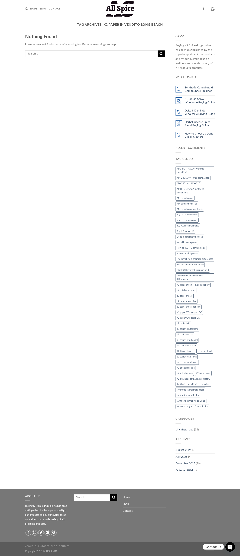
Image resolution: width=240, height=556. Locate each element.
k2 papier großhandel (187, 340)
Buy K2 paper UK (185, 231)
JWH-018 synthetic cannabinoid (193, 270)
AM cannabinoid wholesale (190, 209)
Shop (43, 9)
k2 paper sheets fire (186, 301)
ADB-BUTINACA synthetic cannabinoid (190, 170)
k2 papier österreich (187, 357)
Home (33, 9)
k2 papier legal (204, 351)
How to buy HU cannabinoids (191, 248)
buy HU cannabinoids (187, 220)
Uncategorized (184, 429)
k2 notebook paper (186, 290)
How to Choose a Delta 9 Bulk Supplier (199, 135)
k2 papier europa (185, 335)
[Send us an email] (47, 533)
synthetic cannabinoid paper (190, 390)
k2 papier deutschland (187, 329)
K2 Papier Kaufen (185, 351)
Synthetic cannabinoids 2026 (191, 401)
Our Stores (42, 546)
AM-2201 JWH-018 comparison (193, 178)
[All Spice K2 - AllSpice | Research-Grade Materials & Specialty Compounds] (120, 9)
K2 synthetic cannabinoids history (193, 379)
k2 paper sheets (185, 296)
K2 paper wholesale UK (188, 318)
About (29, 546)
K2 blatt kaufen (184, 285)
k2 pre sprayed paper (187, 362)
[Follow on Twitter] (41, 533)
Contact (54, 9)
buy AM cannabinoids (187, 215)
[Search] (26, 8)
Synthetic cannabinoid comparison (193, 384)
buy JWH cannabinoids (188, 226)
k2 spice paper (203, 373)
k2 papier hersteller (186, 346)
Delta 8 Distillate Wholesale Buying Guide (200, 112)
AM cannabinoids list (187, 204)
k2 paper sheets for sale (188, 307)
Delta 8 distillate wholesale (190, 237)
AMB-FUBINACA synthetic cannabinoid (190, 191)
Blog (54, 546)
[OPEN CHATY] (230, 547)
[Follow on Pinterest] (54, 533)
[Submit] (161, 53)
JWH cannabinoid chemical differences (190, 277)
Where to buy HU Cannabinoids (192, 406)
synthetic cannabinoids (188, 395)
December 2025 (185, 463)
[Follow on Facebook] (28, 533)
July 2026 (181, 456)
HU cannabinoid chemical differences (195, 259)
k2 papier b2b (183, 323)
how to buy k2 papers (187, 254)
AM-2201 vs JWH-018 (188, 184)
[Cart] (213, 9)
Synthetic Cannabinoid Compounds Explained (199, 89)
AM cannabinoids (185, 198)
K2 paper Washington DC (189, 312)
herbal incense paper (187, 242)
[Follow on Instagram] (35, 533)
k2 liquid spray (202, 285)
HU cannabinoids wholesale (190, 265)
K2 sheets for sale (186, 368)
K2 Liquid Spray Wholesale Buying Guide (200, 101)
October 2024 (184, 470)
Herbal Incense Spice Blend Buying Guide (197, 124)
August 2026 (183, 450)
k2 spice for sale (185, 373)
